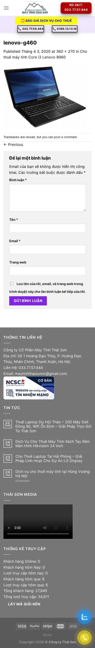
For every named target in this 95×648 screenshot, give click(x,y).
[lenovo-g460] (44, 96)
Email (15, 241)
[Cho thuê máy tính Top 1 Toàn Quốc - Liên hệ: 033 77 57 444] (34, 8)
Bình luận (18, 180)
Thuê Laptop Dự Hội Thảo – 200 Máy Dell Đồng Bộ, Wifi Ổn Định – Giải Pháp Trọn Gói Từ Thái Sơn (53, 426)
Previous (13, 144)
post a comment (65, 137)
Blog (47, 635)
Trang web (17, 262)
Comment (22, 480)
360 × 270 (65, 51)
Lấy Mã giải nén (24, 604)
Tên (13, 220)
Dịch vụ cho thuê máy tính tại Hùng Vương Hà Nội (52, 473)
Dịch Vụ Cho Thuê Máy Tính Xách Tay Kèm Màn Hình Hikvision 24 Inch (52, 443)
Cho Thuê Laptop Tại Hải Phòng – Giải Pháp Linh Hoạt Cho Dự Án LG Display (49, 458)
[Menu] (6, 8)
